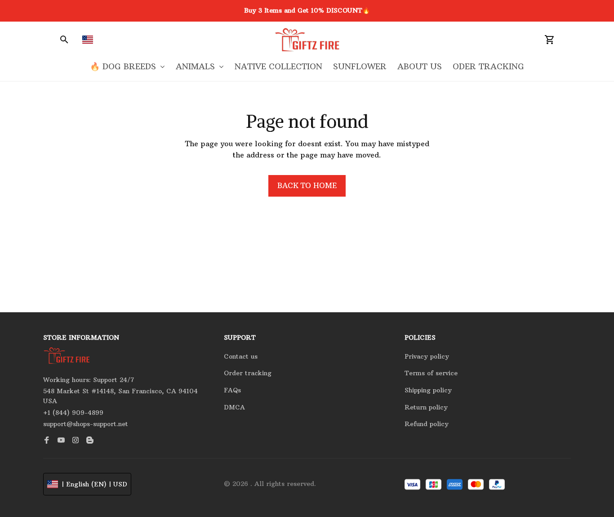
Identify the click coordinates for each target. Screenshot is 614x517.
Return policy (426, 407)
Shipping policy (428, 390)
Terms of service (431, 373)
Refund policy (427, 424)
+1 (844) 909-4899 (73, 413)
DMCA (234, 407)
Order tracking (247, 373)
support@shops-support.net (85, 424)
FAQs (232, 390)
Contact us (241, 356)
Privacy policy (427, 356)
